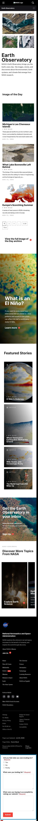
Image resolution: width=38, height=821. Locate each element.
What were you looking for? (17, 772)
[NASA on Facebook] (4, 696)
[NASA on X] (13, 696)
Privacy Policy (6, 528)
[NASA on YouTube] (17, 696)
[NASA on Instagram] (8, 696)
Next (5, 227)
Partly (7, 768)
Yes (6, 762)
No (6, 765)
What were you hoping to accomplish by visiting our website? (18, 793)
